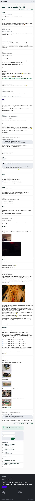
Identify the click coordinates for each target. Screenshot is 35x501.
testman (3, 37)
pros (3, 135)
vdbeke (3, 356)
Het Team (19, 491)
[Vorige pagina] (16, 9)
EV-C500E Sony (6, 452)
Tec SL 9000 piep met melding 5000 (9, 449)
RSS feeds (19, 494)
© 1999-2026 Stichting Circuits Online (7, 499)
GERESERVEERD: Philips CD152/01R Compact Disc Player (12, 460)
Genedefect (4, 19)
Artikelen (3, 491)
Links (2, 494)
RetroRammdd (4, 226)
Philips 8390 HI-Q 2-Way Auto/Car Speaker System (11, 463)
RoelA (3, 28)
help (3, 157)
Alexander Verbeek (5, 50)
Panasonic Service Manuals (5, 261)
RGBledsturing (8, 407)
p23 (8, 360)
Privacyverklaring (30, 499)
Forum (8, 4)
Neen (3, 81)
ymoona (3, 115)
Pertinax (3, 174)
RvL (3, 270)
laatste (32, 9)
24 (19, 9)
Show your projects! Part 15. (21, 4)
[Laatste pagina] (29, 9)
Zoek (13, 438)
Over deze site (20, 492)
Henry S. (3, 99)
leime (3, 67)
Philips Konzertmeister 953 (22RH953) (9, 444)
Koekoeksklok (4, 327)
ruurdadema (4, 149)
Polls (18, 493)
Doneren (4, 486)
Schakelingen (3, 492)
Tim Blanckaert (5, 259)
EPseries (3, 206)
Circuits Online (4, 4)
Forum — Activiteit (5, 442)
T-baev (3, 12)
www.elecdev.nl (4, 159)
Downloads (3, 493)
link (5, 183)
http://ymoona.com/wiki (14, 116)
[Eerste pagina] (14, 9)
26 (23, 9)
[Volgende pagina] (27, 9)
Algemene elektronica (13, 4)
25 (21, 9)
